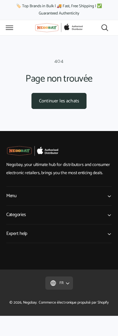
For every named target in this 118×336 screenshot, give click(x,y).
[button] (9, 28)
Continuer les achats (59, 101)
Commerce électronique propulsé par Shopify (74, 302)
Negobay (30, 302)
